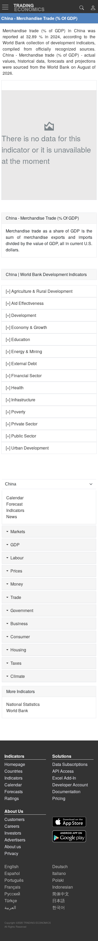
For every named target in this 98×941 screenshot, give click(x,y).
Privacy (11, 853)
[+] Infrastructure (20, 400)
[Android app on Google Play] (69, 836)
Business (18, 623)
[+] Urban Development (27, 448)
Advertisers (14, 840)
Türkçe (10, 900)
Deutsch (60, 866)
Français (12, 887)
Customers (14, 819)
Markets (16, 531)
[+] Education (18, 339)
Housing (17, 650)
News (11, 516)
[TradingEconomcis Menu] (6, 7)
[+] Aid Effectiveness (25, 303)
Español (12, 873)
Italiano (59, 873)
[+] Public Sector (21, 436)
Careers (11, 826)
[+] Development (21, 315)
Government (20, 610)
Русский (12, 894)
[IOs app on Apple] (69, 822)
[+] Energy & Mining (24, 351)
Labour (16, 558)
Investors (12, 833)
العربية (10, 907)
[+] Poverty (15, 412)
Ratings (11, 798)
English (11, 866)
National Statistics (23, 704)
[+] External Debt (21, 363)
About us (12, 846)
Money (15, 584)
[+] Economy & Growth (26, 327)
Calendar (15, 498)
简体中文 (60, 894)
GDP (14, 545)
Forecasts (13, 791)
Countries (13, 771)
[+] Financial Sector (24, 375)
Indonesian (62, 887)
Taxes (14, 663)
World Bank (58, 67)
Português (14, 880)
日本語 (58, 900)
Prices (15, 571)
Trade (14, 597)
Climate (16, 676)
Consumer (19, 637)
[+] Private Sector (21, 424)
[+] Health (15, 388)
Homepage (14, 764)
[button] (93, 8)
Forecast (14, 504)
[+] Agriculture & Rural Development (39, 291)
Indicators (15, 510)
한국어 (58, 907)
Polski (58, 880)
